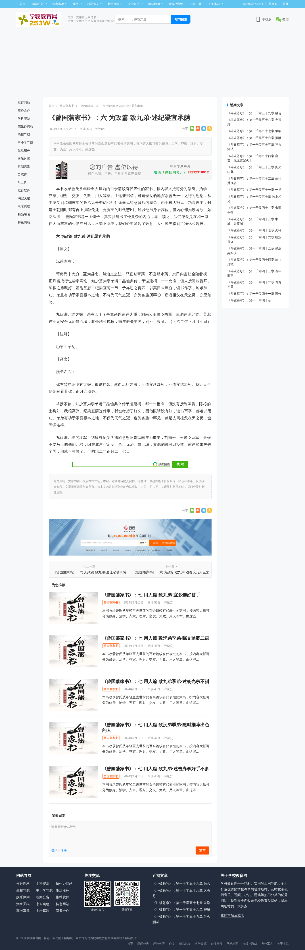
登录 (54, 850)
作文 (76, 4)
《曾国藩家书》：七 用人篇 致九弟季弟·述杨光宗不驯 (155, 681)
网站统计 (131, 938)
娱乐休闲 (24, 158)
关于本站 (214, 4)
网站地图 (154, 4)
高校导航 (24, 134)
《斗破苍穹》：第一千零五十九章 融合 (254, 113)
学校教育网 (34, 938)
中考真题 (42, 911)
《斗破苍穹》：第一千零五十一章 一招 (254, 189)
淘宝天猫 (24, 198)
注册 (286, 4)
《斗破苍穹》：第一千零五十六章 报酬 (254, 138)
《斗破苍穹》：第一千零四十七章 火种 (254, 230)
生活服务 (24, 150)
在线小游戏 (176, 4)
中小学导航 (25, 142)
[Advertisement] (152, 64)
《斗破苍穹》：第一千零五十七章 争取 (254, 131)
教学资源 (113, 4)
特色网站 (24, 222)
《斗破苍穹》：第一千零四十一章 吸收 (254, 293)
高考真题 (23, 911)
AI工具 (22, 182)
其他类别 (24, 166)
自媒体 (22, 174)
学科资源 (24, 118)
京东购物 (24, 206)
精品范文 (93, 4)
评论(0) (99, 129)
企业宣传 (134, 4)
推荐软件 (24, 190)
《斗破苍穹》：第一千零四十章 (249, 300)
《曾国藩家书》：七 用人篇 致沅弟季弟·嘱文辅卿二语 (155, 638)
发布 (202, 850)
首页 (22, 4)
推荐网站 (24, 102)
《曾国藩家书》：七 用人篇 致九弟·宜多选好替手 (151, 594)
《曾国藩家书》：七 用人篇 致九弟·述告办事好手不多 (155, 768)
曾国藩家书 (67, 106)
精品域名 (24, 214)
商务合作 (24, 110)
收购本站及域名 (232, 915)
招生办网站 (25, 126)
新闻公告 (38, 4)
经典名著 (58, 4)
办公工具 (195, 4)
